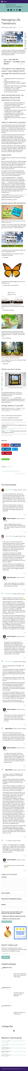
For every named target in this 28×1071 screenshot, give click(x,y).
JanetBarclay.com (22, 1068)
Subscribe (5, 957)
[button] (8, 10)
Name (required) (5, 893)
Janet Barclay (9, 490)
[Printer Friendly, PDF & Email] (5, 459)
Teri (6, 840)
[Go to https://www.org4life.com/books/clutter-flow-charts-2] (14, 994)
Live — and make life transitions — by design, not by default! (14, 61)
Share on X (21, 63)
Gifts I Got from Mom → (21, 473)
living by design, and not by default (18, 194)
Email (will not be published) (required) (11, 898)
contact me (7, 431)
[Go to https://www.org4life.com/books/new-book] (14, 975)
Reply (24, 514)
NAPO (6, 182)
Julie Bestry (8, 593)
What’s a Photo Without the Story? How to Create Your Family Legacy (13, 428)
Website (3, 904)
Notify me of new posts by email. (11, 918)
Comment (4, 877)
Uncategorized (9, 466)
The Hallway (12, 397)
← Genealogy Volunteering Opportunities (10, 471)
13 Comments (19, 27)
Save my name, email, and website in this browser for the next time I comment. (12, 912)
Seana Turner (9, 661)
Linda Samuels (9, 536)
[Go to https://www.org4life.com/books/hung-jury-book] (14, 1013)
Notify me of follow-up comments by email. (14, 916)
